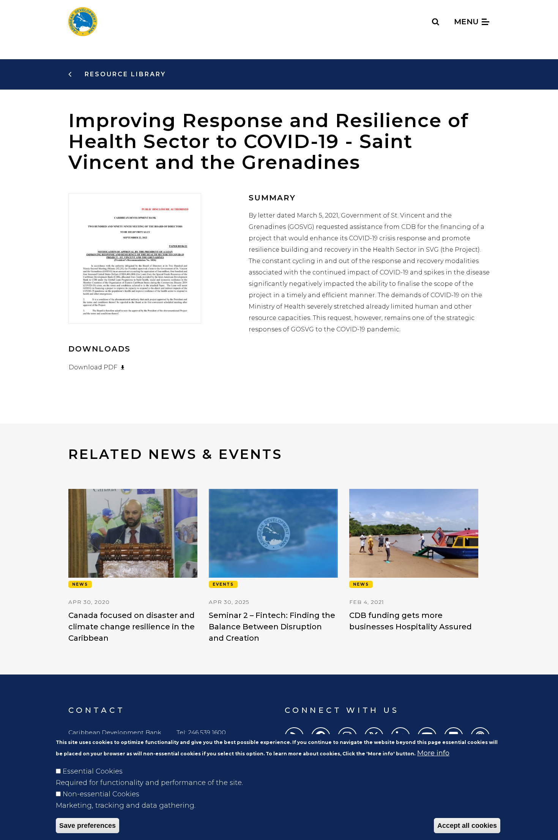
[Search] (436, 21)
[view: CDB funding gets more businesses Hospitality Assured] (413, 560)
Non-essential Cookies (101, 794)
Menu (467, 21)
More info (433, 753)
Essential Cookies (93, 771)
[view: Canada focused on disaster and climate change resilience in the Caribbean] (132, 566)
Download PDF (93, 367)
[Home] (82, 21)
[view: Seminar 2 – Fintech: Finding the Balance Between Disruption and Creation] (273, 566)
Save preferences (87, 825)
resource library (124, 74)
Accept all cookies (467, 825)
